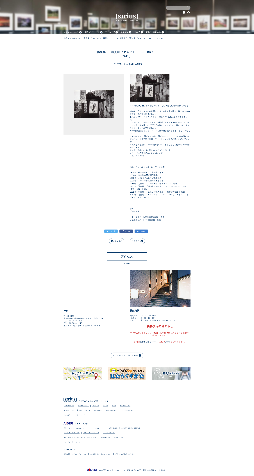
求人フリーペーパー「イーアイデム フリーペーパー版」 (80, 437)
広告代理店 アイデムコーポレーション (75, 454)
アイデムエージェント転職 (91, 432)
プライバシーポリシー (126, 410)
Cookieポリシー (68, 415)
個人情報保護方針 (111, 410)
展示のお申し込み (153, 32)
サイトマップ (81, 415)
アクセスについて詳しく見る (125, 355)
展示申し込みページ (148, 342)
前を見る (118, 241)
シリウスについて (71, 32)
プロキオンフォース (70, 410)
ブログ (137, 32)
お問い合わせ (98, 410)
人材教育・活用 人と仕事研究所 (130, 428)
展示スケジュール (91, 32)
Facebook (188, 12)
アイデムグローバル (109, 432)
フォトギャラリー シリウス (72, 442)
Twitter (184, 12)
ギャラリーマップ (84, 410)
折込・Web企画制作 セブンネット (125, 454)
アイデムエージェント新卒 (72, 432)
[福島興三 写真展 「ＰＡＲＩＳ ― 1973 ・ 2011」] (141, 231)
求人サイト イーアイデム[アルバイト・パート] (77, 428)
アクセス (124, 32)
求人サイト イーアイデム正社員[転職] (106, 428)
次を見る (136, 241)
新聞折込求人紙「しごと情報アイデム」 (113, 437)
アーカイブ (110, 32)
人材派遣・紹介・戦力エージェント (101, 454)
